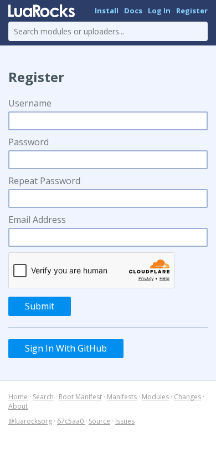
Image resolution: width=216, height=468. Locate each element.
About (18, 406)
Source (99, 421)
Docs (133, 11)
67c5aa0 (71, 421)
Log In (159, 11)
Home (18, 396)
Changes (187, 396)
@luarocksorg (30, 421)
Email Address (37, 219)
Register (192, 11)
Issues (125, 421)
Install (107, 11)
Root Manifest (80, 396)
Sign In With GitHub (66, 348)
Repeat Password (44, 181)
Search (43, 396)
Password (28, 142)
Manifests (122, 396)
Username (30, 103)
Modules (155, 396)
